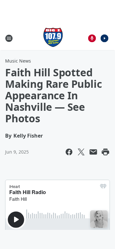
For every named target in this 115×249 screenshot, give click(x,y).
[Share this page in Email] (93, 151)
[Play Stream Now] (104, 38)
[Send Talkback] (92, 38)
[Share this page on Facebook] (69, 151)
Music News (18, 61)
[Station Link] (53, 38)
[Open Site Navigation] (9, 38)
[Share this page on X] (81, 151)
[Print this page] (105, 151)
